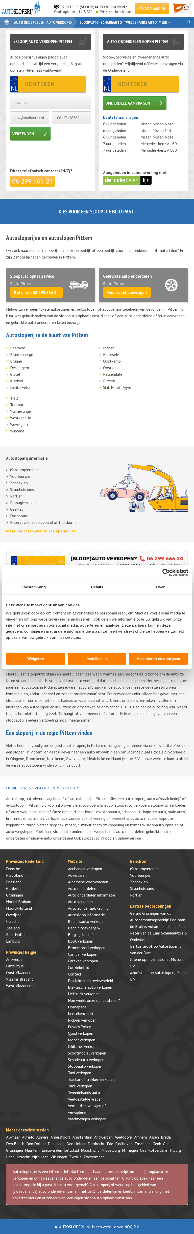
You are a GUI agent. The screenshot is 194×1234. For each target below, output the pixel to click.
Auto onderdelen (29, 22)
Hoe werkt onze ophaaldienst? (94, 1000)
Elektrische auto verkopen (90, 987)
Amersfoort (60, 1137)
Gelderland (15, 888)
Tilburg (175, 1150)
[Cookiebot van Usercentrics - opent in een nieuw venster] (166, 572)
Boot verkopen (80, 941)
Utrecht (12, 921)
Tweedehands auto (140, 22)
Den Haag (56, 1143)
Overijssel (14, 914)
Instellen (94, 658)
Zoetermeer (94, 1156)
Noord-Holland (19, 908)
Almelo (28, 1137)
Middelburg (110, 1150)
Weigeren (35, 658)
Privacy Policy (79, 1026)
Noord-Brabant (19, 901)
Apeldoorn (123, 1137)
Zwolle (75, 1156)
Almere (42, 1137)
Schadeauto (111, 22)
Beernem (17, 347)
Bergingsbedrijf (80, 934)
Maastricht (90, 1150)
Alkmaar (13, 1137)
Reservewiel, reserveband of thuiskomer (44, 522)
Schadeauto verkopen (86, 1059)
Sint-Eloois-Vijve (117, 387)
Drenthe (13, 868)
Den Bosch (15, 1143)
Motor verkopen (81, 1039)
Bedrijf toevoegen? (84, 927)
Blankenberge (21, 354)
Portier (16, 496)
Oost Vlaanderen (20, 972)
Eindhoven (124, 1143)
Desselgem (19, 367)
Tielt (14, 398)
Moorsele (111, 354)
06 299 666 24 (152, 8)
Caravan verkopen (83, 960)
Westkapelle (20, 417)
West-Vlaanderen (41, 787)
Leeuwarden (52, 1150)
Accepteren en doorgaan (158, 658)
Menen (108, 347)
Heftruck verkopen (84, 993)
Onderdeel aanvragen (127, 103)
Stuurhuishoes (22, 489)
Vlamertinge (20, 411)
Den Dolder (36, 1143)
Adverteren (77, 875)
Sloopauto (89, 22)
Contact (75, 974)
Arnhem (140, 1137)
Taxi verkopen (79, 1072)
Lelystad (71, 1150)
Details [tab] (97, 587)
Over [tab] (160, 587)
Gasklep (16, 509)
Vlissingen (59, 1156)
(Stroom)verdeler (24, 469)
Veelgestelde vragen (85, 1099)
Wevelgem (19, 424)
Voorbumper (20, 476)
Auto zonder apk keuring (88, 908)
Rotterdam (157, 1150)
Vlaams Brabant (19, 979)
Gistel (15, 374)
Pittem (109, 380)
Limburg (13, 941)
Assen (154, 1137)
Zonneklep (19, 482)
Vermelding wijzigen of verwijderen (87, 1109)
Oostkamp (112, 361)
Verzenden (23, 133)
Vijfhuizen (40, 1156)
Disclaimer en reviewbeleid (90, 980)
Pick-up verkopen (82, 1020)
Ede (110, 1143)
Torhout (17, 404)
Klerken (16, 380)
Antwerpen (15, 959)
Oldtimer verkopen (84, 1046)
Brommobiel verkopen (86, 947)
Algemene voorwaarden (88, 881)
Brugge (16, 361)
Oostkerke (111, 367)
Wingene (17, 430)
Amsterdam (82, 1137)
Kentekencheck (80, 1013)
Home (11, 787)
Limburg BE (16, 965)
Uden (10, 1156)
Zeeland (13, 927)
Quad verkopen (80, 1033)
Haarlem (32, 1150)
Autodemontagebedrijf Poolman (157, 919)
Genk (157, 1143)
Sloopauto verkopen (85, 1066)
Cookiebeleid (78, 967)
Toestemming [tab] (34, 587)
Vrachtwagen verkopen (87, 1118)
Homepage (77, 1006)
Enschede (143, 1143)
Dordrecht (96, 1143)
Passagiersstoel (23, 502)
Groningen (14, 895)
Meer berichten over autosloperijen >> (41, 530)
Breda (166, 1137)
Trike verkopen (80, 1085)
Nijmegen (130, 1150)
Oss (143, 1150)
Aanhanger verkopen (85, 868)
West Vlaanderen (20, 985)
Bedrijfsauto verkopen (87, 921)
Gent (167, 1143)
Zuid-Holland (17, 934)
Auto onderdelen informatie (91, 895)
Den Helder (76, 1143)
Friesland (13, 881)
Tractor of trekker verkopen (91, 1079)
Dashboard (19, 515)
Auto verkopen (59, 22)
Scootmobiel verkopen (87, 1053)
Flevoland (14, 875)
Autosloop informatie (86, 914)
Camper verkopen (82, 954)
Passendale (112, 374)
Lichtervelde (20, 387)
